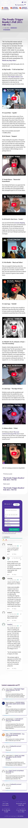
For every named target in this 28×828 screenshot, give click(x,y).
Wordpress (23, 810)
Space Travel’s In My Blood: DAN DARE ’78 (15, 771)
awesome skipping (19, 223)
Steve (7, 805)
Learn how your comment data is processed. (12, 533)
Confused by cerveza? (15, 746)
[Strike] (11, 515)
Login (16, 504)
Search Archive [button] (20, 5)
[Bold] (6, 515)
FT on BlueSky (6, 810)
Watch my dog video (9, 60)
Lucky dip (21, 805)
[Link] (6, 516)
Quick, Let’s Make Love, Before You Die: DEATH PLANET (15, 757)
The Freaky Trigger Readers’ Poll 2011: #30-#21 (13, 489)
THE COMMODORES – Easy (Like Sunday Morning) (15, 734)
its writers (20, 816)
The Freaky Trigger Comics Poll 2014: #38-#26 (15, 689)
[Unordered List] (15, 515)
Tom (7, 803)
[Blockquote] (16, 515)
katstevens (14, 28)
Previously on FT (21, 803)
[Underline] (9, 515)
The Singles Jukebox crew (15, 76)
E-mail (6, 811)
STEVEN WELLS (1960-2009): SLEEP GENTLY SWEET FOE (15, 704)
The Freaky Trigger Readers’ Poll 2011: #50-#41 (13, 479)
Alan (23, 811)
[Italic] (8, 515)
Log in (25, 2)
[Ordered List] (13, 515)
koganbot (9, 624)
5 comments (6, 29)
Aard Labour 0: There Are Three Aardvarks (14, 719)
